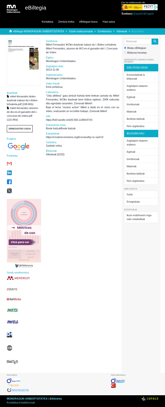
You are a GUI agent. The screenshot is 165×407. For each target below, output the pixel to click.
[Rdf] (24, 334)
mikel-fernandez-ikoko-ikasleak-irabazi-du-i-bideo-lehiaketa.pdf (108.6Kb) (22, 100)
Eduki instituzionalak (81, 31)
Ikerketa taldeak (136, 119)
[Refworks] (24, 299)
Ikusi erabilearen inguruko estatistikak (139, 217)
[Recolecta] (56, 390)
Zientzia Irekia (66, 21)
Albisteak (121, 31)
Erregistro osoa (20, 128)
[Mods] (24, 322)
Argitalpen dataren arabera (137, 88)
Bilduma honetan (137, 52)
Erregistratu (133, 201)
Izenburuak (133, 104)
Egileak (131, 97)
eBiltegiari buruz (88, 21)
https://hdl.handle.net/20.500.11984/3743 (69, 119)
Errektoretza (105, 31)
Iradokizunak (27, 402)
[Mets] (24, 310)
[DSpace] (150, 399)
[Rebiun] (134, 385)
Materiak (131, 111)
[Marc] (24, 348)
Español (138, 13)
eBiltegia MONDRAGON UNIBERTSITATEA (38, 31)
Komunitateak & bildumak (136, 76)
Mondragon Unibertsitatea (61, 61)
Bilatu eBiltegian (136, 48)
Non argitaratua (135, 126)
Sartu (130, 194)
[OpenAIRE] (56, 380)
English (149, 13)
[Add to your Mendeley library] (24, 278)
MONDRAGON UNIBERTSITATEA (27, 398)
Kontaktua (47, 21)
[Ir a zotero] (24, 289)
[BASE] (56, 385)
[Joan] (154, 42)
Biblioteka (56, 398)
